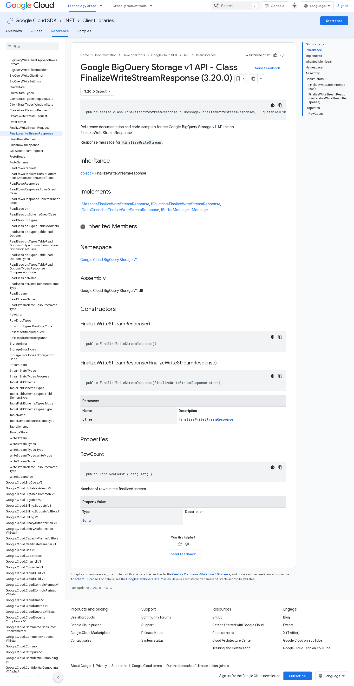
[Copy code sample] (280, 105)
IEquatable (160, 204)
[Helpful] (275, 55)
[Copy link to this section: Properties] (114, 440)
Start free (334, 21)
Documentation (106, 55)
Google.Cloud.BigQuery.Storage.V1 (109, 259)
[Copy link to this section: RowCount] (108, 454)
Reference (60, 31)
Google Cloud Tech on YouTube (306, 648)
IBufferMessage (175, 210)
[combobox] (235, 5)
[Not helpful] (282, 55)
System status (152, 640)
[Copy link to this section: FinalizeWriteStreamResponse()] (155, 324)
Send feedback (267, 68)
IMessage (89, 204)
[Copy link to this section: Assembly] (110, 279)
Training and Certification (231, 648)
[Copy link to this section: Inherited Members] (142, 227)
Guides (37, 31)
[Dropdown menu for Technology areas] (102, 6)
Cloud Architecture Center (232, 640)
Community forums (156, 617)
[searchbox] (32, 46)
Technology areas (82, 6)
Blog (286, 617)
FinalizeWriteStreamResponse (123, 204)
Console (277, 6)
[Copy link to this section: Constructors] (122, 309)
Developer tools (134, 55)
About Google (81, 666)
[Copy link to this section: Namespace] (116, 248)
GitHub (217, 617)
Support (147, 625)
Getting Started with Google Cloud (238, 625)
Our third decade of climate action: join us (197, 666)
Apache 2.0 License (84, 579)
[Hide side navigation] (58, 677)
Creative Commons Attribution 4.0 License (201, 574)
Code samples (223, 633)
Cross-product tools (129, 6)
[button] (183, 227)
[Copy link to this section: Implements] (116, 192)
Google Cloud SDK (36, 21)
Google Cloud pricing (86, 625)
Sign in (342, 6)
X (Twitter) (291, 633)
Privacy (101, 666)
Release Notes (152, 633)
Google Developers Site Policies (148, 579)
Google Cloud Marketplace (90, 633)
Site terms (119, 666)
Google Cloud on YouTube (302, 640)
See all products (83, 617)
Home (84, 55)
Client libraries (98, 21)
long (86, 520)
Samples (84, 31)
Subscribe (297, 676)
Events (288, 625)
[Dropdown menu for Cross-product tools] (152, 6)
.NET (69, 21)
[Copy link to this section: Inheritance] (114, 161)
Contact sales (81, 640)
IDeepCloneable (94, 210)
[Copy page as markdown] (253, 78)
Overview (14, 31)
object (85, 173)
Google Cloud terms (147, 666)
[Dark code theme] (272, 105)
